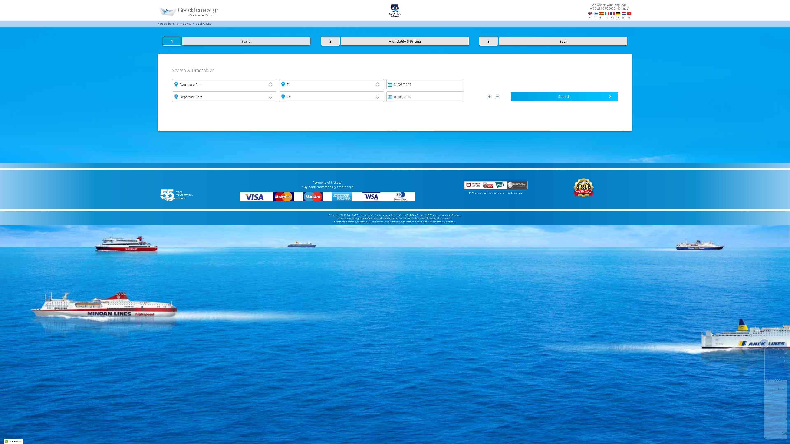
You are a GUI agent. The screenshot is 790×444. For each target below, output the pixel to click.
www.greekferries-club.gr (374, 215)
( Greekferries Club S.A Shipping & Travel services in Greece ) (425, 215)
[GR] (596, 13)
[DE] (618, 13)
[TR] (629, 13)
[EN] (590, 13)
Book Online (203, 23)
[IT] (607, 13)
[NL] (623, 13)
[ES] (601, 13)
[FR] (612, 13)
